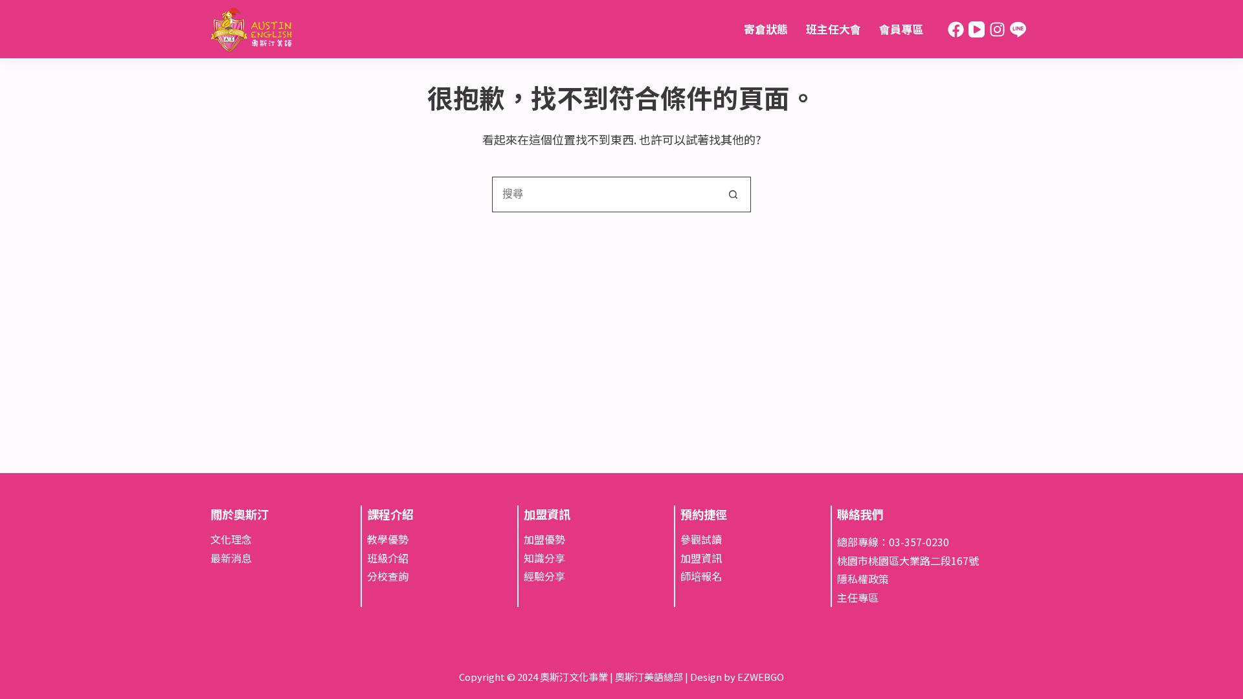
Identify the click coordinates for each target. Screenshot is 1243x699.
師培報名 (701, 576)
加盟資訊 (701, 558)
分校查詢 (388, 576)
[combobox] (604, 194)
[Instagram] (997, 29)
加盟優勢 (544, 539)
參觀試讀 (701, 539)
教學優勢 (388, 539)
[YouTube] (977, 29)
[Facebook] (956, 29)
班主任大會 (833, 29)
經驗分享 (544, 576)
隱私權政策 (863, 578)
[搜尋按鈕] (733, 194)
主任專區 (858, 597)
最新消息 (231, 558)
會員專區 (901, 29)
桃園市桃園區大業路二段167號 (908, 560)
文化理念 (231, 539)
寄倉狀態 (766, 29)
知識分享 (544, 558)
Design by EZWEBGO (737, 676)
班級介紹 (388, 558)
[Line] (1018, 29)
